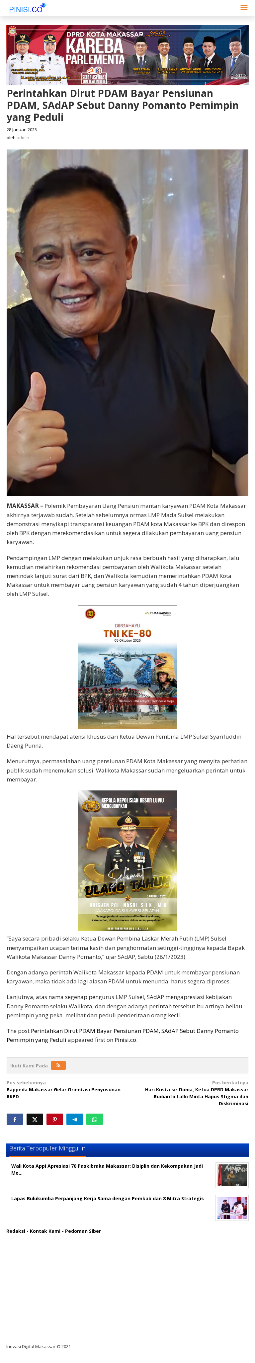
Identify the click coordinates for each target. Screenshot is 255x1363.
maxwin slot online (33, 1251)
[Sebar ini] (15, 1119)
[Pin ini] (54, 1119)
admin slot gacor (31, 1279)
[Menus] (244, 8)
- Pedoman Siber (81, 1231)
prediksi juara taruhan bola (43, 1333)
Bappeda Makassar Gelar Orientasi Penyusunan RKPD (64, 1089)
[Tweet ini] (35, 1119)
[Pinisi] (28, 7)
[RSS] (58, 1065)
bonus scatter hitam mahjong (47, 1306)
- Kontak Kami (43, 1231)
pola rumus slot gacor (37, 1265)
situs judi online (30, 1292)
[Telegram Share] (74, 1119)
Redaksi (15, 1231)
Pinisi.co (125, 1040)
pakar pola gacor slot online (45, 1320)
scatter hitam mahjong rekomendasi (55, 1238)
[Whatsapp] (94, 1119)
